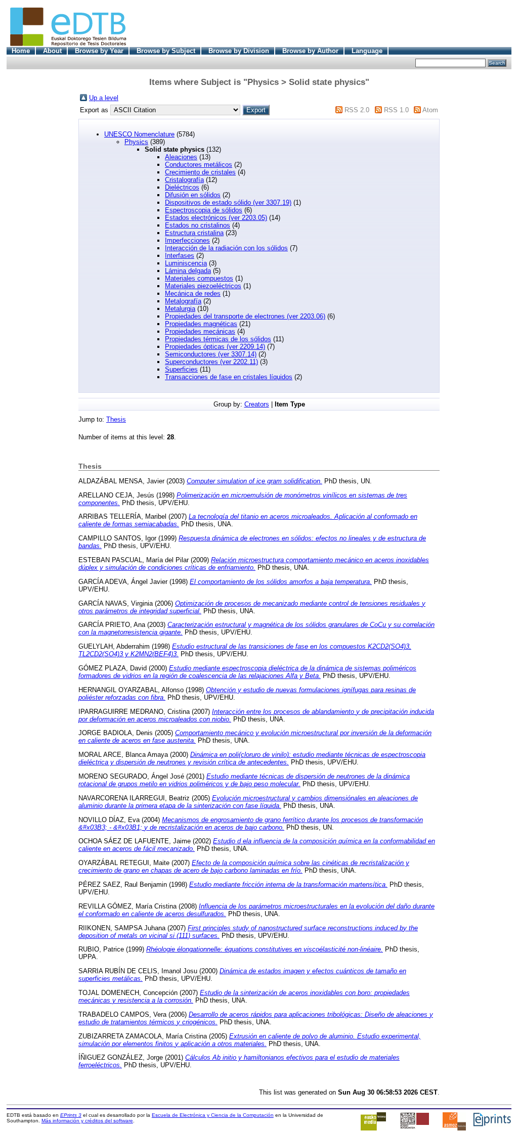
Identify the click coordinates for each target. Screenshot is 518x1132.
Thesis (116, 419)
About (52, 51)
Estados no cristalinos (197, 225)
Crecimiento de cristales (200, 172)
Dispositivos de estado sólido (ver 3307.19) (228, 202)
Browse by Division (238, 51)
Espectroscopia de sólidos (203, 210)
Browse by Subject (166, 51)
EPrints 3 (70, 1115)
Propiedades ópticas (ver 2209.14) (215, 346)
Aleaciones (181, 157)
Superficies (181, 369)
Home (21, 51)
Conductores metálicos (198, 164)
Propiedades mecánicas (200, 331)
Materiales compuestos (199, 278)
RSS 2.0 (356, 110)
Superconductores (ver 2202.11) (211, 362)
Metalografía (183, 301)
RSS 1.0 (396, 110)
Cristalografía (184, 180)
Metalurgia (180, 308)
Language (367, 51)
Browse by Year (99, 51)
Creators (256, 404)
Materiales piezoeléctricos (203, 286)
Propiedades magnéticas (201, 324)
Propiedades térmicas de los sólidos (218, 339)
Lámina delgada (188, 271)
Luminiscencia (186, 263)
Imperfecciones (187, 240)
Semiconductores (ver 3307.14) (210, 354)
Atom (430, 110)
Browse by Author (310, 51)
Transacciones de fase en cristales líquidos (228, 377)
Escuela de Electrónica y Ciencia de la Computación (213, 1115)
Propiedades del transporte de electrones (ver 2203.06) (245, 316)
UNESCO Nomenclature (139, 134)
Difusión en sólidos (193, 195)
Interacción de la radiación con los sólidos (226, 248)
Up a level (103, 98)
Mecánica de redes (193, 293)
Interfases (179, 255)
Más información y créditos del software (87, 1120)
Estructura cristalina (194, 233)
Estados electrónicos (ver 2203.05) (216, 217)
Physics (136, 142)
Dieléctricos (182, 187)
